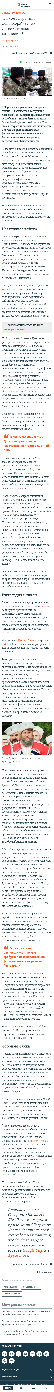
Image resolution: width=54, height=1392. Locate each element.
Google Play (32, 1251)
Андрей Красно (10, 41)
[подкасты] (21, 1388)
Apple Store (18, 1256)
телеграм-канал (14, 329)
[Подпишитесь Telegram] (32, 1354)
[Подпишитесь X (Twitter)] (18, 1354)
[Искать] (46, 1388)
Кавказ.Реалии (27, 640)
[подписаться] (11, 1360)
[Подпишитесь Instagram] (39, 1354)
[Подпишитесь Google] (5, 1354)
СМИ (5, 644)
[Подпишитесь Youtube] (25, 1354)
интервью (32, 473)
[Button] (19, 53)
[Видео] (33, 1388)
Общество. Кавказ (13, 13)
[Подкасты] (5, 1360)
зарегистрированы (13, 289)
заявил (45, 606)
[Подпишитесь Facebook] (11, 1354)
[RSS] (46, 1354)
